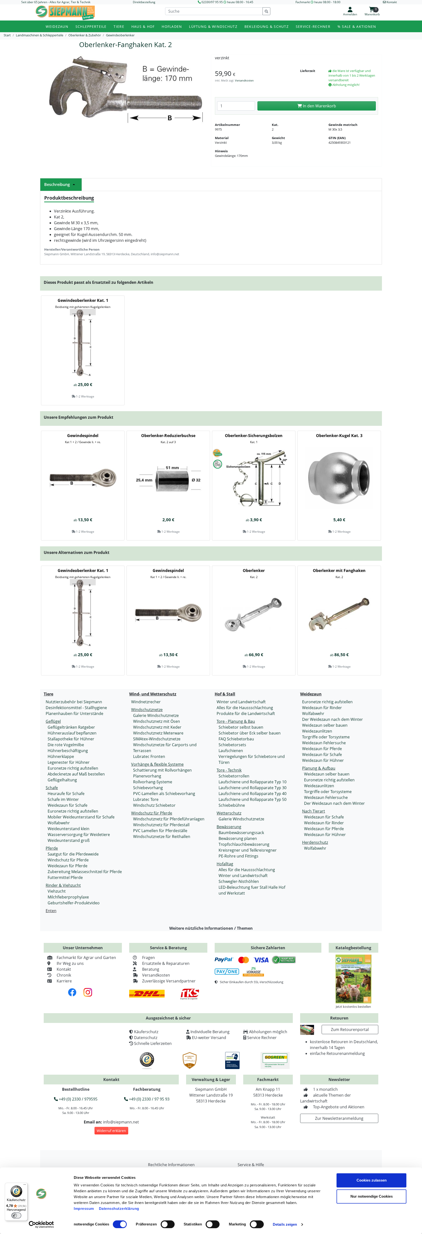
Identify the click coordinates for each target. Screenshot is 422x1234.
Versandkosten (244, 80)
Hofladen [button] (172, 26)
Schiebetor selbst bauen (241, 727)
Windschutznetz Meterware (158, 733)
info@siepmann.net (121, 1122)
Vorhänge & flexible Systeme (157, 764)
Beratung (150, 969)
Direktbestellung (144, 2)
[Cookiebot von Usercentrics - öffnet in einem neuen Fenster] (41, 1224)
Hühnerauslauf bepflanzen (72, 733)
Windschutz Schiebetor (154, 805)
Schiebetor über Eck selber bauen (250, 733)
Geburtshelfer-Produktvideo (74, 903)
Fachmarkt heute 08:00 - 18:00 (317, 2)
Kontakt (64, 969)
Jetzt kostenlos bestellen (353, 1006)
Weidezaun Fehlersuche (324, 742)
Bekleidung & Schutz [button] (266, 26)
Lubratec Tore (145, 799)
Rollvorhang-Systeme (152, 782)
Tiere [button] (119, 26)
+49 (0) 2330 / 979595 (77, 1099)
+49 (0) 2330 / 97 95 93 (148, 1099)
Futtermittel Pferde (65, 877)
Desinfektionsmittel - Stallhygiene (76, 707)
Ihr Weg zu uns (70, 963)
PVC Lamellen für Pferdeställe (160, 830)
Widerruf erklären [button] (111, 1130)
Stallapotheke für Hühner (71, 739)
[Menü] (25, 1186)
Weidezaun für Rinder (322, 707)
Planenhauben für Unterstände (74, 713)
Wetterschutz (229, 813)
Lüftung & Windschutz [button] (213, 26)
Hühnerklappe (61, 756)
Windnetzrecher (146, 701)
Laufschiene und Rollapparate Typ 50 (252, 799)
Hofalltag (225, 864)
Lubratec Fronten (149, 756)
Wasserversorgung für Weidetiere (79, 834)
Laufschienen (231, 750)
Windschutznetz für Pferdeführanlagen (168, 819)
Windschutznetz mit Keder (157, 727)
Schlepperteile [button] (91, 26)
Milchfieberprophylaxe (68, 897)
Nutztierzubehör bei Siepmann (74, 701)
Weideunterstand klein (68, 828)
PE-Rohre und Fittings (238, 856)
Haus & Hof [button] (143, 26)
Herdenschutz (315, 842)
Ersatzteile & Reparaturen (166, 963)
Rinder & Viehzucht (63, 885)
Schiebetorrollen (234, 776)
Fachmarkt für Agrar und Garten (86, 957)
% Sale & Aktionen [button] (357, 26)
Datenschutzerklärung (119, 1208)
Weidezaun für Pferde (67, 865)
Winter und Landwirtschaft (241, 701)
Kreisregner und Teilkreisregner (248, 850)
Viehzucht (57, 891)
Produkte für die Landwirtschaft (246, 713)
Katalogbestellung (353, 947)
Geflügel (53, 721)
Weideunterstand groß (69, 840)
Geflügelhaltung (62, 780)
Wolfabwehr (59, 823)
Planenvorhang (147, 776)
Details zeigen (285, 1224)
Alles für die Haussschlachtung (245, 707)
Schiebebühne (232, 805)
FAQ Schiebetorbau (236, 739)
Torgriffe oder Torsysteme (326, 737)
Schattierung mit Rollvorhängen (162, 770)
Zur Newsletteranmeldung (339, 1118)
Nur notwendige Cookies (371, 1196)
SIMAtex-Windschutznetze (156, 739)
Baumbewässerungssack (241, 832)
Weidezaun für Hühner (323, 760)
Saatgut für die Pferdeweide (73, 854)
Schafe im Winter (63, 799)
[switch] (168, 1224)
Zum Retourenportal (350, 1029)
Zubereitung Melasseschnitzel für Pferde (85, 871)
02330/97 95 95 (212, 2)
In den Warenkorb (319, 106)
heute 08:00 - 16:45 (240, 2)
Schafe (52, 787)
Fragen (148, 957)
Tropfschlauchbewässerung (244, 844)
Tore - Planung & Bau (236, 721)
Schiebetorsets (232, 744)
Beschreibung (57, 184)
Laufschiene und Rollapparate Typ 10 (252, 782)
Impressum (84, 1208)
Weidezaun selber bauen (325, 725)
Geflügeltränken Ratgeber (71, 727)
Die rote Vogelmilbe (66, 744)
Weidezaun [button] (57, 26)
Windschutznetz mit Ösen (156, 721)
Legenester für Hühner (69, 762)
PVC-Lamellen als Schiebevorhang (164, 793)
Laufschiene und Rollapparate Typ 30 (252, 787)
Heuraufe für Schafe (66, 793)
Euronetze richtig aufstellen (73, 768)
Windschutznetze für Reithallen (161, 836)
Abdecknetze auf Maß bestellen (76, 774)
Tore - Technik (229, 770)
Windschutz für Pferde (68, 860)
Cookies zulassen (372, 1180)
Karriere (64, 981)
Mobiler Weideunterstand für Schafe (81, 817)
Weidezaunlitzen (317, 731)
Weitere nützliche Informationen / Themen (211, 928)
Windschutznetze (147, 709)
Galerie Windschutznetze (156, 715)
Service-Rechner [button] (313, 26)
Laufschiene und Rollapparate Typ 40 (252, 793)
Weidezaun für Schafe (67, 805)
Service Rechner (262, 1037)
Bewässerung (229, 826)
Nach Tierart (313, 811)
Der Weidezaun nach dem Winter (332, 719)
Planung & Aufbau (318, 768)
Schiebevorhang (148, 787)
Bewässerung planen (238, 838)
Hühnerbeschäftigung (68, 750)
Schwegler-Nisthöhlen (239, 881)
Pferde (52, 848)
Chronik (64, 975)
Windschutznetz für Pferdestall (161, 824)
